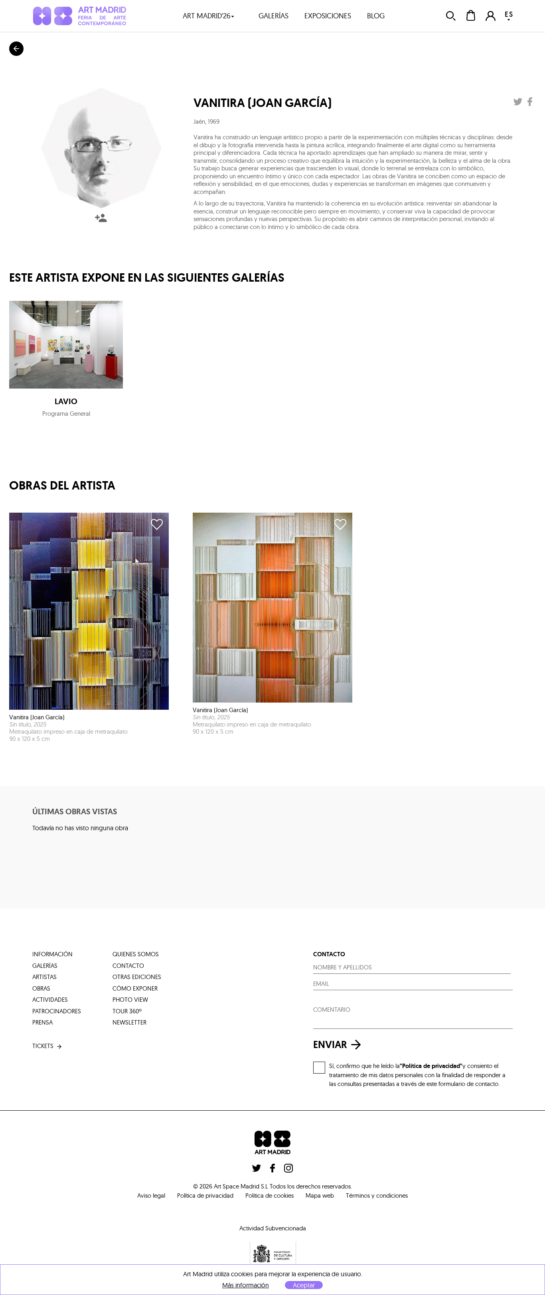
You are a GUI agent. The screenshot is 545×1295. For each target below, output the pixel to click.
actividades (50, 999)
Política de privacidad (205, 1195)
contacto (128, 965)
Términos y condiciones (377, 1195)
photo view (130, 999)
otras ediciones (137, 977)
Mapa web (320, 1195)
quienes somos (136, 954)
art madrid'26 (207, 15)
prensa (42, 1022)
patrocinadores (56, 1011)
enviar (330, 1044)
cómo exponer (135, 988)
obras (41, 988)
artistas (44, 977)
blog (376, 15)
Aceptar (304, 1285)
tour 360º (127, 1011)
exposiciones (327, 15)
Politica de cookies (269, 1195)
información (52, 954)
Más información (245, 1285)
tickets (42, 1046)
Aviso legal (151, 1195)
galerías (273, 15)
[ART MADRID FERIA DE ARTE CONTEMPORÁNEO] (79, 16)
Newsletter (129, 1022)
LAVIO (66, 401)
